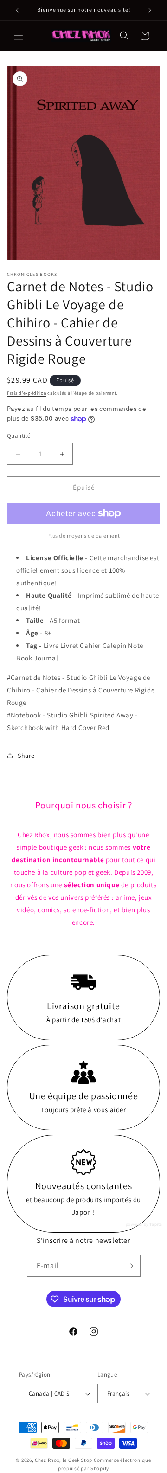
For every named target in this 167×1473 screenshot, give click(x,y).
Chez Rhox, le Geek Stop (63, 1460)
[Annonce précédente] (17, 10)
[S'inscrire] (130, 1266)
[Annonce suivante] (150, 10)
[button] (18, 36)
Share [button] (26, 755)
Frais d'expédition (26, 393)
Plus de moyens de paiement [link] (83, 535)
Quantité (18, 436)
